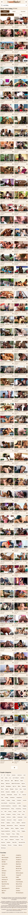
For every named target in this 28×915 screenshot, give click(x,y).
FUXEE (17, 877)
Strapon (17, 839)
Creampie (19, 800)
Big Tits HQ (4, 881)
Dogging (24, 805)
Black (2, 789)
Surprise (3, 842)
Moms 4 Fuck (19, 884)
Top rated (23, 11)
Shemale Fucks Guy (14, 836)
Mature (16, 825)
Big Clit (2, 786)
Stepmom (12, 839)
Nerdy (12, 828)
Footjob (14, 811)
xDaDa (3, 892)
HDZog (15, 588)
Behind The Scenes (16, 783)
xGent (3, 866)
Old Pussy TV (5, 879)
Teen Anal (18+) (21, 842)
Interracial (9, 819)
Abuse (25, 912)
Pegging (23, 831)
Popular (5, 11)
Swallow (8, 842)
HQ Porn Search (19, 872)
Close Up (24, 794)
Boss (21, 789)
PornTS (3, 886)
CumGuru (18, 890)
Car (17, 791)
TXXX (1, 40)
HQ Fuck (3, 872)
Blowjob (11, 789)
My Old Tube (19, 868)
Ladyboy (8, 822)
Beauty (2, 783)
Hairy (23, 814)
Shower (21, 836)
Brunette (8, 791)
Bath (2, 780)
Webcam (20, 845)
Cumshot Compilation (6, 805)
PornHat (1, 52)
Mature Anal (22, 825)
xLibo (3, 868)
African (8, 775)
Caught (21, 791)
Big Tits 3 (4, 890)
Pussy (13, 833)
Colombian (12, 797)
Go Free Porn (19, 886)
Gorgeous (8, 814)
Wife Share (3, 847)
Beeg (15, 650)
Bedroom (8, 783)
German (3, 814)
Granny (14, 814)
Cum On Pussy (12, 803)
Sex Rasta (4, 870)
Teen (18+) (14, 842)
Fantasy (24, 808)
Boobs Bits (18, 866)
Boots (16, 789)
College (6, 797)
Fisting (9, 811)
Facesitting (18, 808)
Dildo (20, 805)
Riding (17, 833)
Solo (2, 839)
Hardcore (9, 817)
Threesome (3, 845)
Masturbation (10, 825)
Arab (2, 777)
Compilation (19, 797)
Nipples (17, 828)
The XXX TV (18, 859)
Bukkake (13, 791)
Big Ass (23, 783)
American (19, 775)
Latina (13, 822)
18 (1, 775)
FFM (5, 811)
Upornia (1, 189)
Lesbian (18, 822)
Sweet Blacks (14, 1)
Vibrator (10, 845)
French (19, 811)
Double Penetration (5, 808)
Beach (21, 780)
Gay (24, 811)
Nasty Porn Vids (5, 884)
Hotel (25, 817)
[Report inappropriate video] (13, 27)
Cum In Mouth (4, 803)
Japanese (20, 819)
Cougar (13, 800)
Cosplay (8, 800)
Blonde (6, 789)
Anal (24, 775)
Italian (14, 819)
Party (18, 831)
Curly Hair (14, 805)
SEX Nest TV (19, 861)
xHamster (2, 27)
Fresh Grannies (19, 881)
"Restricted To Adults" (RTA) (17, 909)
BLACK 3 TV (18, 857)
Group (18, 814)
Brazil (25, 789)
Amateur (14, 775)
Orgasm (22, 828)
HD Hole (18, 888)
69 (4, 775)
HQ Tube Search (19, 892)
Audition (22, 777)
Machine (23, 822)
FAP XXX (4, 861)
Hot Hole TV (4, 864)
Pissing (2, 833)
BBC (12, 780)
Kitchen (2, 822)
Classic (15, 794)
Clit (20, 794)
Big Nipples (8, 786)
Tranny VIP (18, 875)
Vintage (15, 845)
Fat (2, 811)
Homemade (19, 817)
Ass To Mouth (16, 777)
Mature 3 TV (4, 859)
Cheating (3, 794)
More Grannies (5, 857)
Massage (3, 825)
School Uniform (4, 836)
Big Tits (14, 786)
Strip (22, 839)
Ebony (12, 808)
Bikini (19, 786)
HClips (1, 65)
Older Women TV (5, 888)
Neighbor (7, 828)
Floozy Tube (4, 877)
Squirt (6, 839)
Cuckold (24, 800)
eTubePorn (18, 855)
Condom (3, 800)
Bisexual (24, 786)
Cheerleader (9, 794)
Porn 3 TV (18, 870)
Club (2, 797)
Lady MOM (18, 879)
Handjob (3, 817)
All (7, 14)
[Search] (1, 5)
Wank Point (18, 864)
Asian (6, 777)
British (2, 791)
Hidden (14, 817)
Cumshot (19, 803)
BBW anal (17, 780)
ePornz (3, 855)
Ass (10, 777)
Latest (14, 11)
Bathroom (7, 780)
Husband (3, 819)
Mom (2, 828)
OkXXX (15, 177)
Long (21, 14)
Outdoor (13, 831)
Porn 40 (3, 875)
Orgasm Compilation (5, 831)
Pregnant (8, 833)
